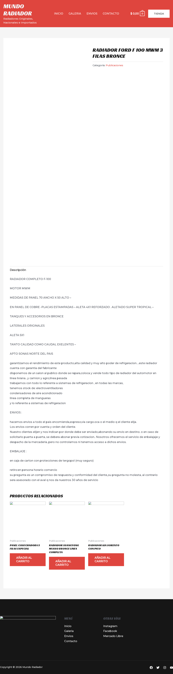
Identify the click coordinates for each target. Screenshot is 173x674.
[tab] (18, 270)
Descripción (18, 270)
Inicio (58, 13)
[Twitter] (157, 667)
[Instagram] (164, 667)
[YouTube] (171, 667)
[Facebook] (151, 667)
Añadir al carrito (24, 559)
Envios (91, 13)
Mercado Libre (113, 636)
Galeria (75, 13)
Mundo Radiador (17, 10)
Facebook (110, 631)
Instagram (110, 626)
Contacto (111, 13)
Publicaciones (114, 65)
